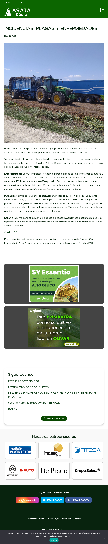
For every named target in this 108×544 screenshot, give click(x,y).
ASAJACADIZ (54, 500)
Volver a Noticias (55, 418)
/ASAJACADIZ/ (79, 500)
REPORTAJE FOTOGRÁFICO (23, 381)
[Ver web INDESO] (53, 450)
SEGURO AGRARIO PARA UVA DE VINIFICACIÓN (35, 402)
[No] (104, 538)
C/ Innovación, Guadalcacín (19, 2)
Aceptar (54, 540)
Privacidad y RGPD (71, 518)
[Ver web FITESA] (87, 450)
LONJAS (12, 408)
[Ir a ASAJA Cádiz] (17, 12)
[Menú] (102, 10)
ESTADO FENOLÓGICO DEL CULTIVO (28, 387)
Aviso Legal (53, 518)
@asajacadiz (28, 500)
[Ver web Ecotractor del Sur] (20, 450)
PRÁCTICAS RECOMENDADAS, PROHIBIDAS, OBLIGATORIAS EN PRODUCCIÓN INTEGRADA (52, 395)
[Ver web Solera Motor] (87, 471)
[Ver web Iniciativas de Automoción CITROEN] (20, 471)
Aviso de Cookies (35, 518)
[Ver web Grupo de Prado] (53, 471)
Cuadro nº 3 (10, 232)
